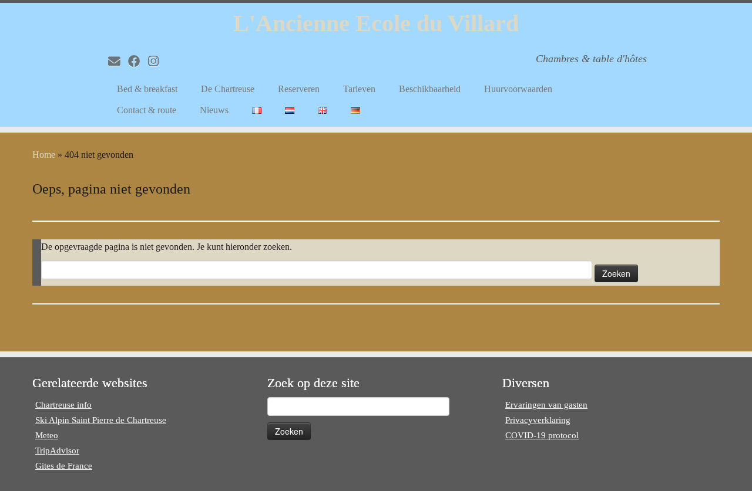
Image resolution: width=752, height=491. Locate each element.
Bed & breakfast (147, 89)
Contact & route (146, 110)
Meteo (46, 435)
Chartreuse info (63, 404)
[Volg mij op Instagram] (157, 61)
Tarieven (359, 89)
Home (43, 155)
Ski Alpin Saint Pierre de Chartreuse (100, 420)
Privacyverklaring (537, 420)
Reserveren (299, 89)
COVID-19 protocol (542, 435)
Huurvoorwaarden (518, 89)
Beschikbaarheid (430, 89)
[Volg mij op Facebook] (138, 61)
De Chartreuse (227, 89)
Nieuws (214, 110)
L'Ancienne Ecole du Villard (376, 23)
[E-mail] (118, 61)
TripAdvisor (57, 450)
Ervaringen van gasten (546, 404)
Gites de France (63, 465)
